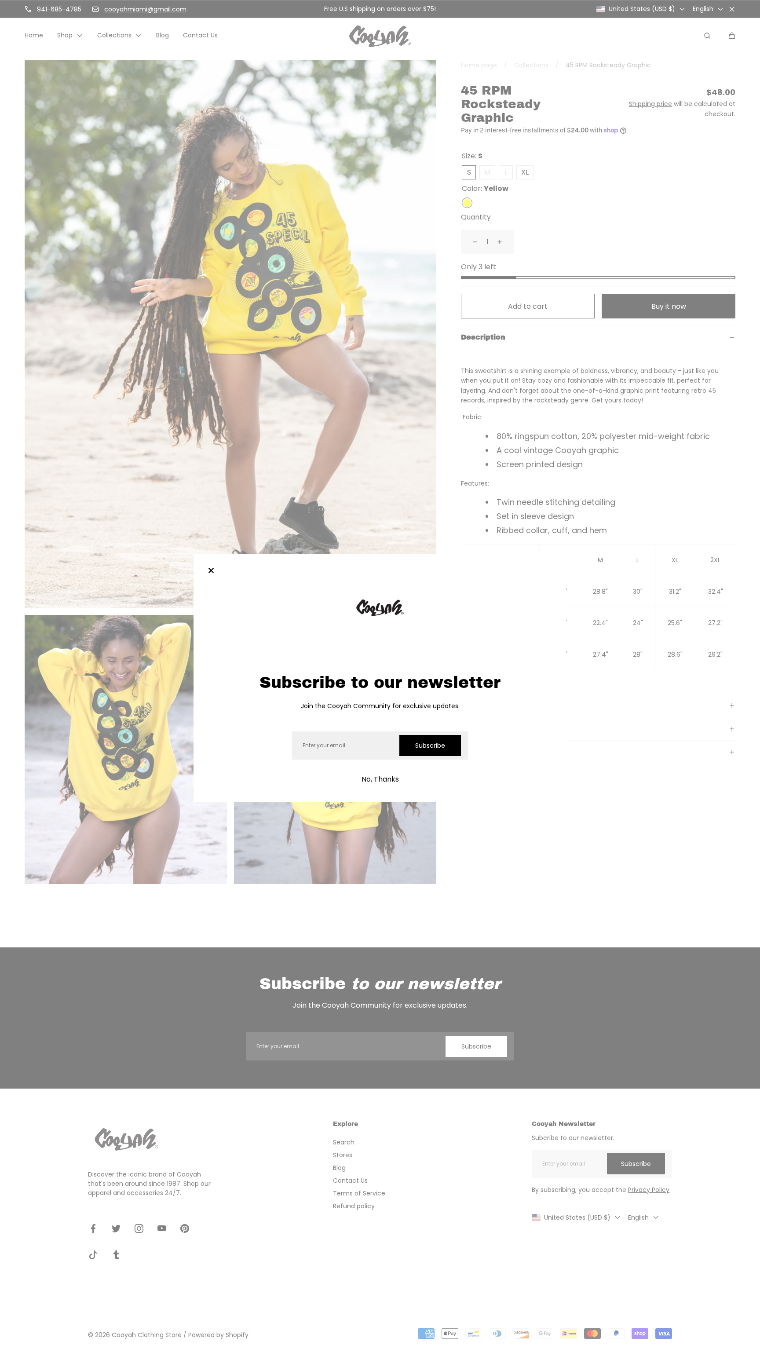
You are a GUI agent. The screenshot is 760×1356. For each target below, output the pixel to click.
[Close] (211, 571)
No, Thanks (380, 779)
